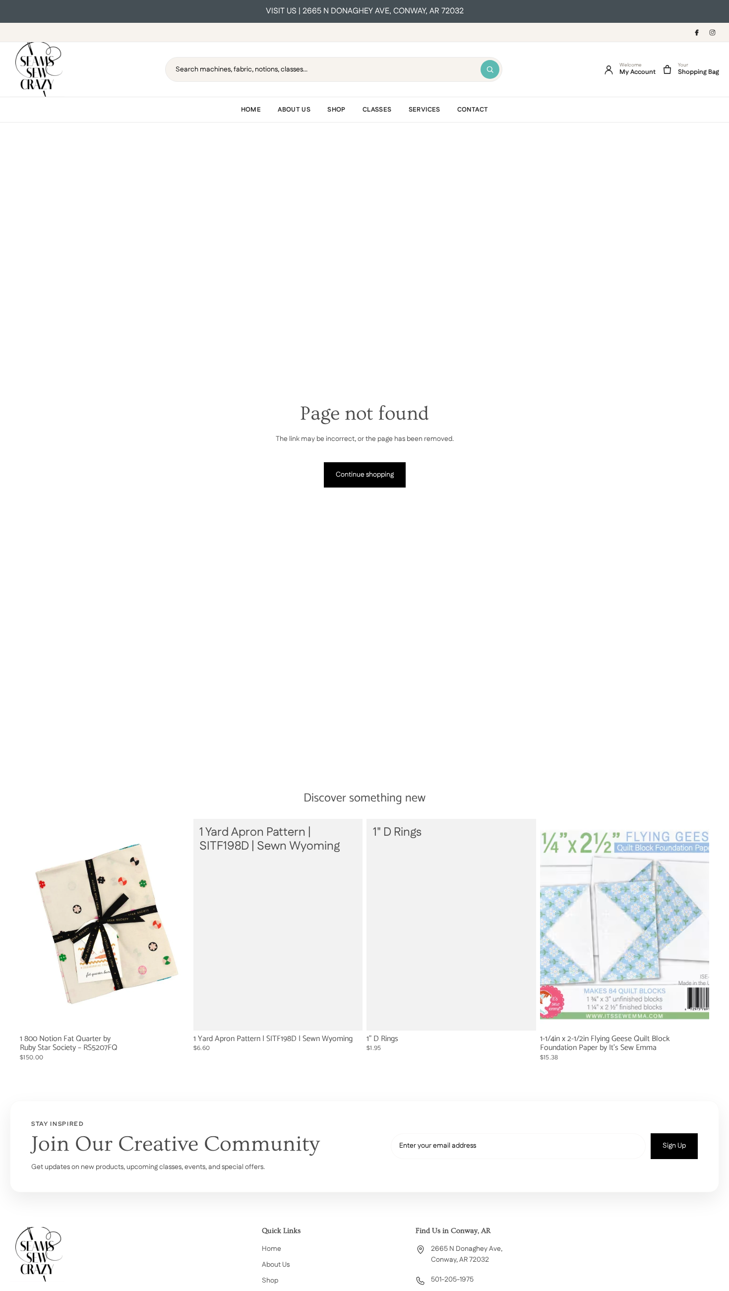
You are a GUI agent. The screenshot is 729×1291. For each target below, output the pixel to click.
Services (424, 109)
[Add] (174, 1016)
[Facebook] (696, 32)
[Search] (490, 69)
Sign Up (674, 1146)
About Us (294, 109)
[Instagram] (712, 32)
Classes (377, 109)
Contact (472, 109)
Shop (336, 109)
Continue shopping (365, 475)
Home (251, 109)
